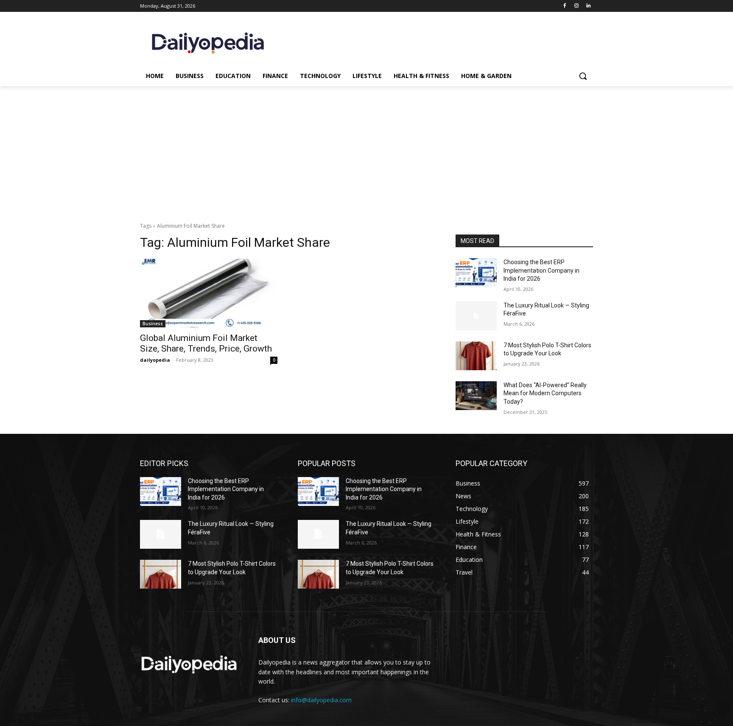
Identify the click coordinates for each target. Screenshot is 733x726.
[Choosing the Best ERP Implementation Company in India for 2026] (476, 272)
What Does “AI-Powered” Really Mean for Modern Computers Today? (545, 393)
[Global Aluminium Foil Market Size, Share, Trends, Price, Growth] (208, 293)
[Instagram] (576, 6)
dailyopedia (155, 360)
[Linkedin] (588, 6)
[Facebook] (565, 6)
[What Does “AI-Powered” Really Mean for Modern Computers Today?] (476, 395)
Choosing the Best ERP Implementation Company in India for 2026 (541, 270)
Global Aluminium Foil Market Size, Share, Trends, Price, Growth (206, 343)
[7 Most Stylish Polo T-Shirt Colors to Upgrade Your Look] (476, 355)
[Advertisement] (366, 149)
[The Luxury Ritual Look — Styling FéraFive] (476, 316)
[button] (583, 76)
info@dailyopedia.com (321, 700)
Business (153, 324)
